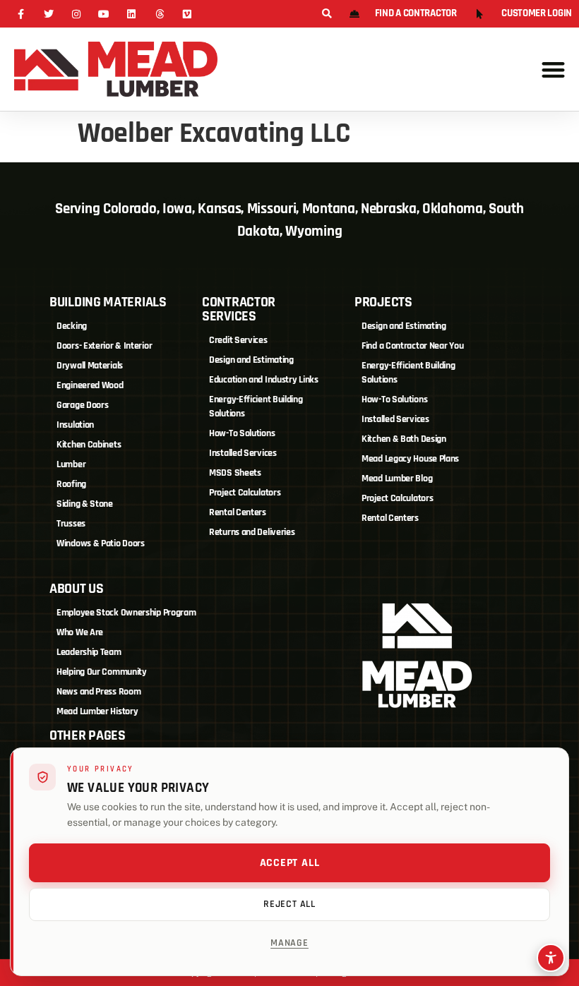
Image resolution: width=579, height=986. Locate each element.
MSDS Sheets (235, 473)
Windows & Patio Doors (100, 543)
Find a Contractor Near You (412, 345)
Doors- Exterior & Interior (104, 345)
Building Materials (108, 302)
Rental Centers (237, 512)
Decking (71, 326)
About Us (76, 588)
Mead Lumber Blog (397, 478)
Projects (383, 302)
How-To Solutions (242, 433)
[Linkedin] (131, 14)
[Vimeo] (187, 14)
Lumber (70, 464)
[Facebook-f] (21, 14)
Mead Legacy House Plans (410, 458)
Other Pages (87, 735)
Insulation (75, 425)
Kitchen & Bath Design (404, 439)
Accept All (290, 863)
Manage (289, 943)
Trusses (70, 523)
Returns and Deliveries (251, 532)
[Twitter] (48, 14)
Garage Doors (82, 405)
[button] (326, 14)
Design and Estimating (251, 360)
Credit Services (238, 340)
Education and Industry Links (263, 379)
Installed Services (243, 453)
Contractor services (238, 309)
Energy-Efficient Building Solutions (256, 406)
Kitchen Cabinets (88, 444)
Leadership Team (88, 652)
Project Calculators (244, 492)
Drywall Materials (89, 365)
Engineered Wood (90, 385)
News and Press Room (98, 691)
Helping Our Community (101, 672)
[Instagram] (76, 14)
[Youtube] (104, 14)
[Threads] (159, 14)
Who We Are (79, 632)
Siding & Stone (84, 504)
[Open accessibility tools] (551, 958)
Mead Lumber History (97, 711)
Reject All (289, 904)
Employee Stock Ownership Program (126, 612)
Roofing (71, 484)
